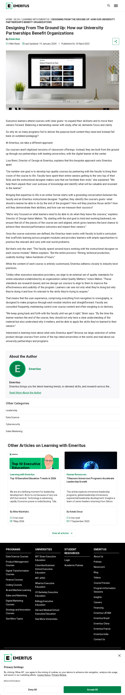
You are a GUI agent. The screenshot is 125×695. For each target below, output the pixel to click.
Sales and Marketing (16, 595)
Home (9, 19)
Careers (98, 602)
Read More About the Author (25, 392)
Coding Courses (14, 585)
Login (67, 560)
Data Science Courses (17, 556)
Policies (98, 561)
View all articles (60, 533)
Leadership (11, 410)
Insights (98, 597)
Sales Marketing (14, 431)
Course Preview (102, 583)
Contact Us (99, 639)
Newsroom (99, 567)
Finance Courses (14, 579)
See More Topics (14, 618)
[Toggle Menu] (116, 6)
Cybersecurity (13, 424)
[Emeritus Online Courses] (17, 5)
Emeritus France (102, 628)
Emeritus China (101, 623)
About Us (98, 556)
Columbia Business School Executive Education (45, 569)
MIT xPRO (40, 578)
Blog (17, 19)
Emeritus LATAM (102, 613)
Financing (99, 607)
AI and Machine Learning (18, 590)
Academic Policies (73, 565)
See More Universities (46, 619)
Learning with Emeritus (35, 19)
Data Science (12, 417)
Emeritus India (101, 634)
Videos (97, 577)
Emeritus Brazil (101, 618)
